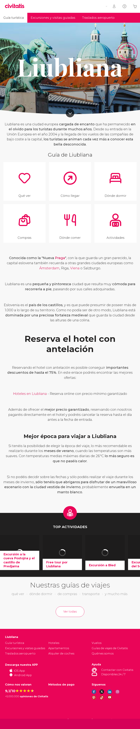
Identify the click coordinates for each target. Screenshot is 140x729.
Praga (60, 258)
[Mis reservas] (114, 6)
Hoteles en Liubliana (30, 394)
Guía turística (13, 18)
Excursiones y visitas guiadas (53, 18)
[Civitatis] (12, 723)
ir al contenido (70, 113)
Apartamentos (58, 648)
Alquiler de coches (61, 653)
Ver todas (70, 611)
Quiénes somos (103, 653)
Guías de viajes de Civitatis (110, 648)
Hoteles (53, 643)
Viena (75, 268)
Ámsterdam (49, 268)
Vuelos (96, 643)
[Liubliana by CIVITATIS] (16, 6)
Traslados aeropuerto (98, 18)
